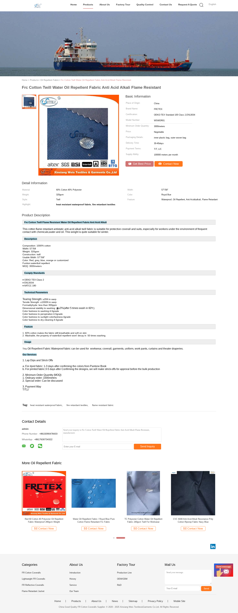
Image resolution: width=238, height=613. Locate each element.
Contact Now (170, 163)
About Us (104, 4)
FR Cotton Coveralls (31, 572)
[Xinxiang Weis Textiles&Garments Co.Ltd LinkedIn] (212, 546)
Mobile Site (179, 601)
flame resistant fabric (102, 405)
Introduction (74, 572)
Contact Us (166, 4)
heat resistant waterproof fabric (46, 405)
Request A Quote (187, 4)
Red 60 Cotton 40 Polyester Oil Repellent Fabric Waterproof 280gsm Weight (44, 520)
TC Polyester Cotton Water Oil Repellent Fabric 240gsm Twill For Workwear (143, 520)
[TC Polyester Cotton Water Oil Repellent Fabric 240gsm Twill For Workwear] (143, 493)
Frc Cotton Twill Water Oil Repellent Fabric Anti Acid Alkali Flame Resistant (96, 80)
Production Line (124, 572)
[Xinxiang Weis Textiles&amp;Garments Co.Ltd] (37, 5)
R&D (119, 585)
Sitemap (133, 601)
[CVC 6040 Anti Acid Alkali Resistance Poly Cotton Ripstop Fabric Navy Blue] (193, 493)
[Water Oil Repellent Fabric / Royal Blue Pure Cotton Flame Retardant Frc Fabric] (94, 493)
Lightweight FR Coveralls (33, 579)
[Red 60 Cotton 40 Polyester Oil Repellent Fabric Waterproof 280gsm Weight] (44, 493)
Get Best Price (141, 163)
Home (73, 4)
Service (73, 585)
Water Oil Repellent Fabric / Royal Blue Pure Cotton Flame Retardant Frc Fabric (94, 520)
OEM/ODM (122, 579)
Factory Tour (123, 4)
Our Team (74, 591)
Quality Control (144, 4)
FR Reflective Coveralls (33, 585)
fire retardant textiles (77, 405)
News (115, 601)
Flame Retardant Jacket (33, 591)
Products (88, 4)
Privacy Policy (155, 601)
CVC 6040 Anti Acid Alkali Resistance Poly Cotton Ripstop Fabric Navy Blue (193, 520)
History (72, 579)
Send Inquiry (147, 446)
